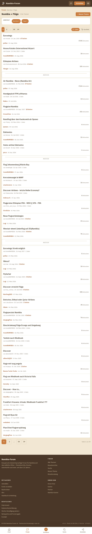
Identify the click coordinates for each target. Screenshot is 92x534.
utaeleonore (7, 185)
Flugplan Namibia (10, 106)
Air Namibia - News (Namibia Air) (17, 81)
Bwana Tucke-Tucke (10, 371)
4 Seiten (28, 231)
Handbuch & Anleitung (9, 496)
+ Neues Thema (83, 14)
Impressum (5, 505)
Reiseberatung (53, 474)
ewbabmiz (6, 422)
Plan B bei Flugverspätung (14, 428)
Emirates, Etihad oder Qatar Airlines (19, 300)
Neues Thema (52, 471)
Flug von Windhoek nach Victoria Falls (19, 376)
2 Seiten (21, 264)
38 (14, 29)
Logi (4, 223)
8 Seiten (26, 290)
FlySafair (7, 274)
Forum (4, 10)
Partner (50, 490)
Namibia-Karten (53, 493)
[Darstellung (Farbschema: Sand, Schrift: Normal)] (71, 3)
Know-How (51, 484)
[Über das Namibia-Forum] (3, 3)
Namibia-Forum (13, 3)
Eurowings (7, 36)
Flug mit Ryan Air (10, 415)
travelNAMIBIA (8, 56)
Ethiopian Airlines (10, 61)
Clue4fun (6, 397)
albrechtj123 (7, 358)
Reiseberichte (52, 465)
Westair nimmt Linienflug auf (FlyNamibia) (21, 229)
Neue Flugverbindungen (13, 216)
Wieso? (6, 261)
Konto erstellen (7, 487)
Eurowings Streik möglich (14, 248)
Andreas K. (7, 198)
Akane (5, 307)
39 (18, 29)
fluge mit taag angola (12, 364)
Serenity (6, 384)
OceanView (7, 114)
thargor (5, 69)
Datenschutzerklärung (9, 508)
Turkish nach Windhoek (13, 338)
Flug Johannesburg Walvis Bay (16, 164)
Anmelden (79, 3)
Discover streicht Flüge (13, 287)
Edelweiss (7, 132)
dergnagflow (7, 320)
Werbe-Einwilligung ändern (10, 511)
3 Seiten (28, 219)
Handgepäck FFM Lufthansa (15, 94)
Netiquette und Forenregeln (11, 514)
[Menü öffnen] (88, 3)
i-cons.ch (36, 523)
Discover (7, 351)
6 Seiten (30, 64)
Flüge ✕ (25, 21)
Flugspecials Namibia (12, 312)
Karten (50, 487)
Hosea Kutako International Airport (18, 48)
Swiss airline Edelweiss (13, 145)
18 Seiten (29, 109)
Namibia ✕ (16, 21)
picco (5, 152)
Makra (5, 101)
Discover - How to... (11, 389)
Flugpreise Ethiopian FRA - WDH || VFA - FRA (22, 203)
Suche (50, 468)
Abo (3, 493)
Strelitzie (6, 210)
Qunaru (5, 127)
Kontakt (4, 517)
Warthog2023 (7, 294)
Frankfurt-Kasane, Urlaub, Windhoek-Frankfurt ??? (25, 402)
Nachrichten (6, 490)
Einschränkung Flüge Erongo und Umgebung (22, 325)
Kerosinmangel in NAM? (13, 177)
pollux (5, 43)
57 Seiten (28, 84)
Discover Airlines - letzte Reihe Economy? (21, 190)
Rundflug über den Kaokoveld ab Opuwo (20, 119)
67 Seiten (23, 38)
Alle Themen (52, 462)
